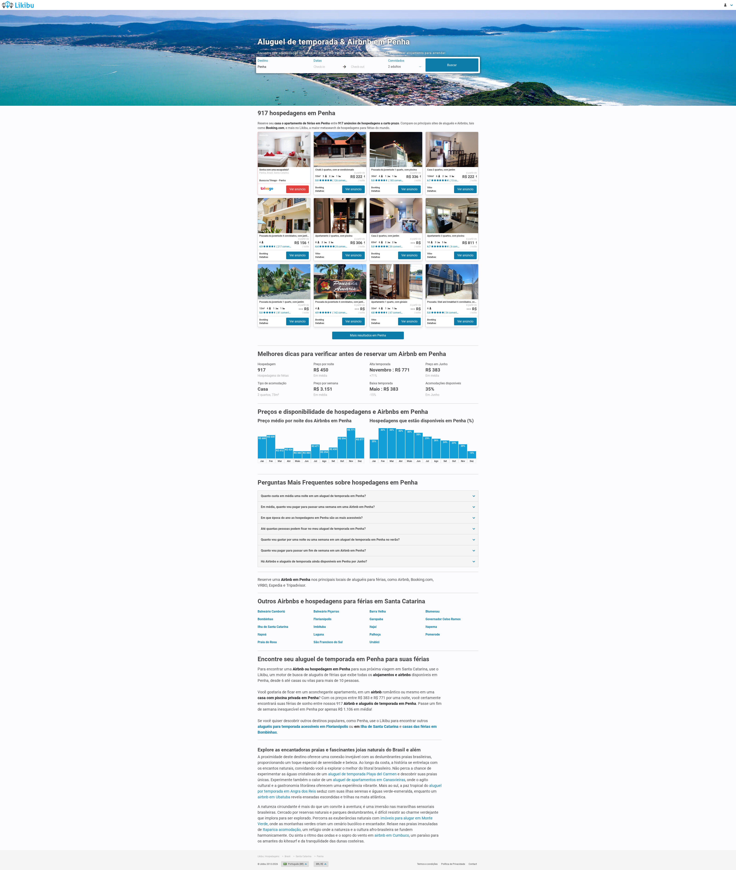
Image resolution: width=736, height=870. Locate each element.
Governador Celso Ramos (443, 619)
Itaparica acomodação (282, 829)
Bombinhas (265, 619)
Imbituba (320, 627)
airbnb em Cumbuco (392, 835)
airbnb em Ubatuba (274, 797)
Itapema (431, 627)
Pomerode (433, 634)
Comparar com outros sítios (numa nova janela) (453, 76)
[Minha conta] (728, 5)
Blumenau (432, 611)
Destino (263, 60)
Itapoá (262, 634)
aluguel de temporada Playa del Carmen (362, 774)
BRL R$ (319, 864)
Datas (318, 60)
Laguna (319, 634)
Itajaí (373, 627)
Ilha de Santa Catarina (273, 627)
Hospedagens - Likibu (18, 4)
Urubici (374, 642)
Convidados (396, 60)
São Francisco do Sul (328, 642)
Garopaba (376, 619)
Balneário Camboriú (271, 611)
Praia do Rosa (267, 642)
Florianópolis (322, 619)
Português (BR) (296, 864)
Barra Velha (378, 611)
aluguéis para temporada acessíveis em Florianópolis (303, 726)
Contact (473, 864)
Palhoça (375, 634)
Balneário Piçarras (326, 611)
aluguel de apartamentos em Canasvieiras (369, 779)
